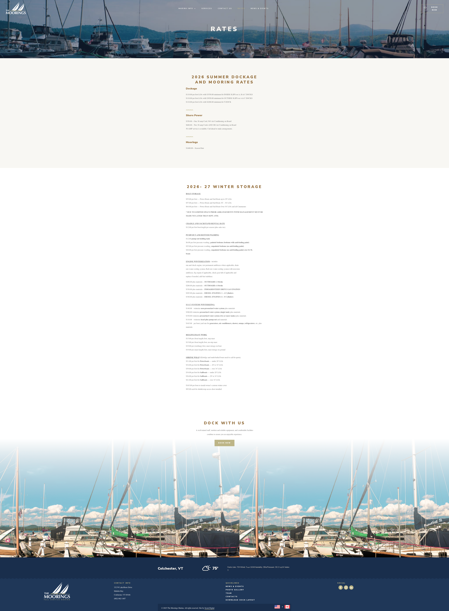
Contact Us (225, 8)
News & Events (260, 8)
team (229, 593)
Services (206, 8)
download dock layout (240, 600)
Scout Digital (209, 608)
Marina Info (186, 8)
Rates (241, 8)
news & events (235, 586)
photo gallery (235, 590)
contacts (232, 597)
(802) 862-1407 (120, 598)
